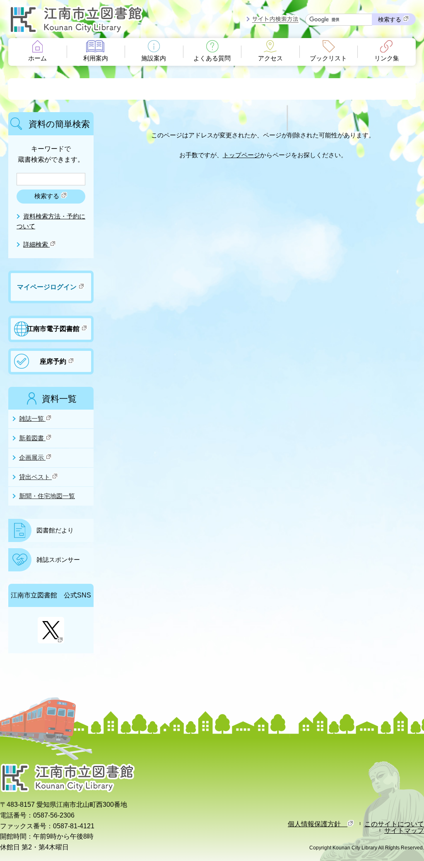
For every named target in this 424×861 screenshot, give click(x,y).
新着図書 (32, 438)
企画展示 (32, 457)
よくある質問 (212, 58)
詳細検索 (36, 244)
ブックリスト (328, 58)
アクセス (270, 58)
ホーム (37, 58)
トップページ (241, 155)
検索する (390, 20)
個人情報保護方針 (317, 823)
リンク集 (386, 58)
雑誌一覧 (32, 418)
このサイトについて (394, 823)
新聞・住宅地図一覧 (47, 496)
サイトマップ (404, 830)
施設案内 (153, 58)
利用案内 (95, 58)
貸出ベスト (35, 477)
